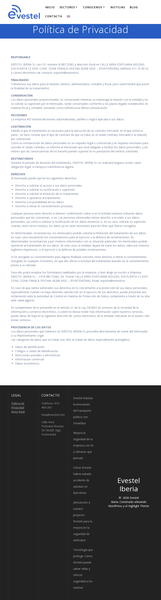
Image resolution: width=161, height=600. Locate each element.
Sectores (67, 7)
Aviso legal (18, 411)
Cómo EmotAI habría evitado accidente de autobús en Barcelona (82, 480)
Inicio (50, 7)
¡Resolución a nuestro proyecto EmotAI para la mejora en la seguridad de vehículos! (82, 521)
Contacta (53, 16)
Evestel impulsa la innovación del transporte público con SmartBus (83, 410)
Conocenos (92, 7)
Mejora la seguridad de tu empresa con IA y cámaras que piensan (83, 445)
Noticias (118, 7)
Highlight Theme (138, 506)
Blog (134, 7)
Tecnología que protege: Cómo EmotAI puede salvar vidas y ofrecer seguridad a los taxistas (83, 568)
